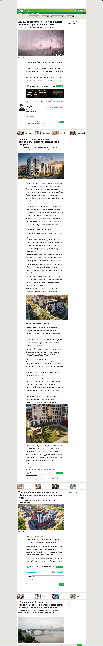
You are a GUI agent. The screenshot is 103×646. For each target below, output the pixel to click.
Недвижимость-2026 (70, 16)
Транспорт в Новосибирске (34, 16)
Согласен (79, 645)
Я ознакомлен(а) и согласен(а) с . (35, 123)
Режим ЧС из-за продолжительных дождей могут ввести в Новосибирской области (36, 94)
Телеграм (61, 101)
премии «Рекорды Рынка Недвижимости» (50, 535)
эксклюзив (70, 605)
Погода (44, 67)
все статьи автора (29, 109)
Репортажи (26, 13)
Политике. (75, 645)
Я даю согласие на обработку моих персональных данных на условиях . (39, 121)
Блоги (38, 13)
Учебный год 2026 (45, 16)
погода (53, 61)
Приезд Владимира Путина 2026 (57, 16)
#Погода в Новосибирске (23, 29)
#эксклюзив (21, 615)
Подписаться (59, 86)
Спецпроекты (32, 13)
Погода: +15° (70, 10)
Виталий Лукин (71, 23)
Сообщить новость (32, 101)
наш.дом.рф (28, 467)
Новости (20, 13)
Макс (54, 101)
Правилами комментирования (40, 123)
